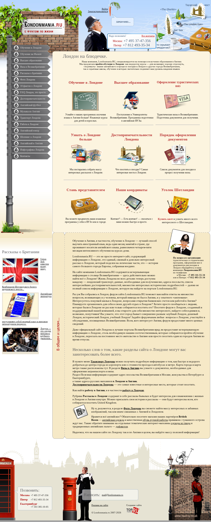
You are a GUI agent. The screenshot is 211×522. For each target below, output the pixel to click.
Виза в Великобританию (32, 66)
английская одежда (113, 419)
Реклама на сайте (99, 505)
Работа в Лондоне (29, 124)
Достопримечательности (32, 98)
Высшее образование (31, 60)
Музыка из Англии (30, 111)
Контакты (25, 156)
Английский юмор (29, 130)
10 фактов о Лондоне (31, 86)
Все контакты (148, 36)
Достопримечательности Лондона (93, 384)
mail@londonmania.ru (112, 495)
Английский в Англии (31, 143)
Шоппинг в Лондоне (30, 137)
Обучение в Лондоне (31, 47)
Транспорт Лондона (30, 117)
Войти (105, 9)
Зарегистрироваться (98, 11)
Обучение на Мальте (30, 54)
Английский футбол (30, 105)
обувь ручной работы (155, 419)
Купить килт (165, 218)
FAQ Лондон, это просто (33, 92)
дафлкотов (122, 426)
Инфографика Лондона (32, 149)
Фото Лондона (27, 79)
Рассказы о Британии (31, 73)
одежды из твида (180, 423)
